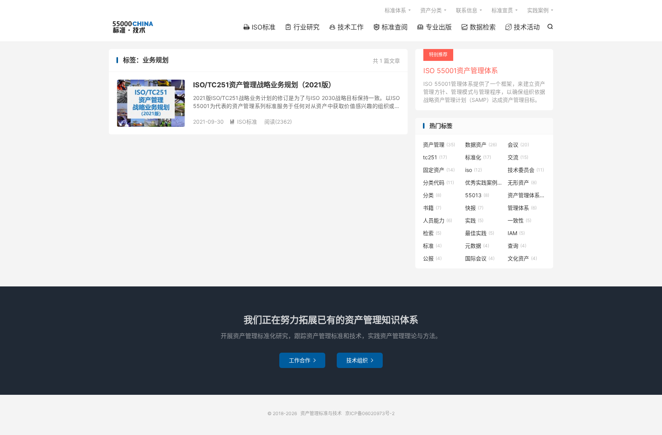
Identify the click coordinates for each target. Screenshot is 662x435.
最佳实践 (479, 233)
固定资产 (439, 170)
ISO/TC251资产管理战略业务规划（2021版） (264, 85)
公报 (432, 258)
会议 (518, 144)
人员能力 (437, 220)
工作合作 (302, 360)
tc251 (435, 157)
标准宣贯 (502, 10)
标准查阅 (390, 27)
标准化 (478, 157)
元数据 (477, 245)
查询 (517, 245)
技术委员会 (526, 170)
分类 (432, 195)
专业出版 (434, 27)
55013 (477, 195)
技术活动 (522, 27)
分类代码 (438, 182)
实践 (474, 220)
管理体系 (522, 207)
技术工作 (346, 27)
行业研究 (302, 27)
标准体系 (395, 10)
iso (473, 170)
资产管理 (439, 144)
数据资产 (481, 144)
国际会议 (480, 258)
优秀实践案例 (484, 182)
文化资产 (522, 258)
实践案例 (538, 10)
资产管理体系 (527, 195)
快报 (474, 207)
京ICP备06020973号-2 (370, 413)
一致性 (519, 220)
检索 (432, 233)
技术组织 (359, 360)
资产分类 (431, 10)
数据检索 (478, 27)
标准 (432, 245)
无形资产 (522, 182)
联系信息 (466, 10)
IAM (516, 233)
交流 (518, 157)
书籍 (432, 207)
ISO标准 (259, 27)
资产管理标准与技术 (132, 27)
